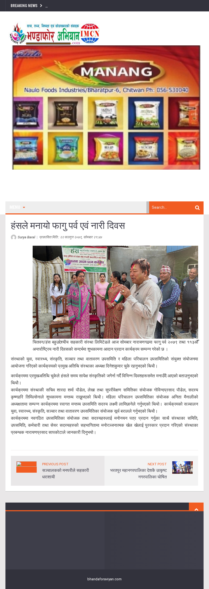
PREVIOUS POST (55, 464)
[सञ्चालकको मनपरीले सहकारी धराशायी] (26, 467)
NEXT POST (157, 464)
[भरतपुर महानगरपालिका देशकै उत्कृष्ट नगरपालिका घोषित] (182, 467)
